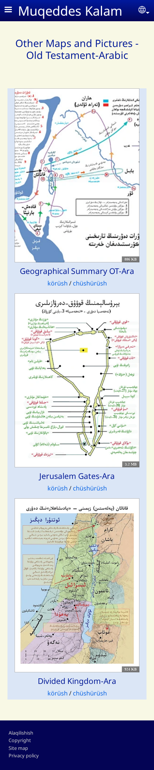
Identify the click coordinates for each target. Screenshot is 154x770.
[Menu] (12, 10)
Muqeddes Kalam (70, 10)
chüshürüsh (90, 283)
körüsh (58, 283)
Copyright (20, 740)
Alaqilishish (21, 732)
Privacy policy (24, 755)
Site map (18, 748)
